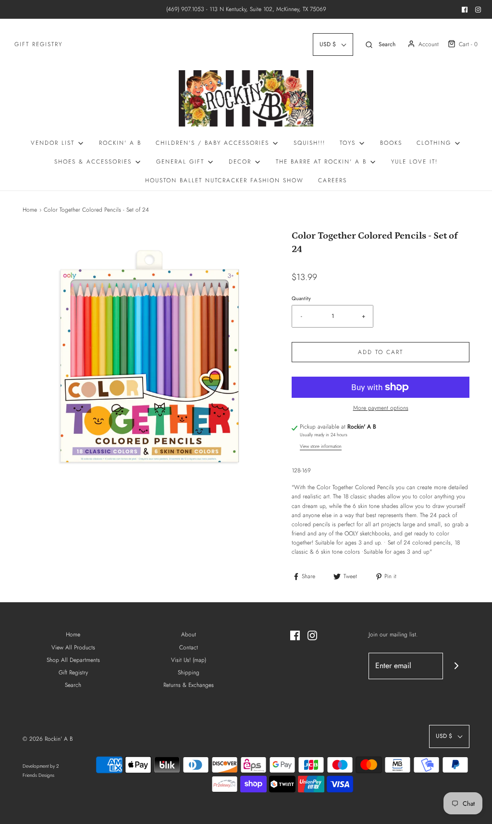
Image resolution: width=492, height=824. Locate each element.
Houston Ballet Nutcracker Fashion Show (224, 180)
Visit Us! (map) (188, 660)
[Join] (456, 666)
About (188, 634)
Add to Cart (380, 352)
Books (391, 143)
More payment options (380, 408)
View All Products (73, 647)
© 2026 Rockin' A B (48, 739)
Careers (332, 180)
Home (30, 209)
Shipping (188, 672)
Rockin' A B (120, 143)
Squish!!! (309, 143)
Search (73, 685)
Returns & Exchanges (188, 685)
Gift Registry (38, 44)
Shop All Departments (73, 660)
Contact (188, 647)
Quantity (301, 298)
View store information (321, 446)
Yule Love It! (414, 161)
